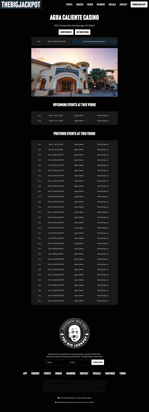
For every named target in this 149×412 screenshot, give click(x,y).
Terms (122, 373)
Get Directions (83, 32)
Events (69, 4)
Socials (112, 4)
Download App (139, 4)
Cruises (79, 4)
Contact (123, 4)
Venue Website (66, 32)
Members (101, 4)
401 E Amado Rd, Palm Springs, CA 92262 (74, 25)
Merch (90, 4)
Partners (110, 373)
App (25, 373)
